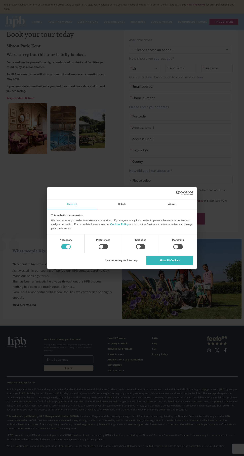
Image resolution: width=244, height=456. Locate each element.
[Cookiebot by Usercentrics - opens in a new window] (178, 193)
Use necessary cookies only (121, 260)
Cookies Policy (119, 224)
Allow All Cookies (169, 260)
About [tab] (171, 204)
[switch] (103, 246)
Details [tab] (122, 204)
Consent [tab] (72, 204)
